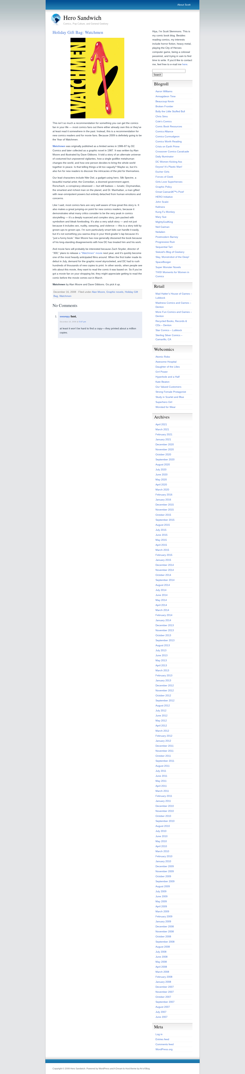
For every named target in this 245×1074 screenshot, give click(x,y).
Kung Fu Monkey (165, 211)
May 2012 (161, 720)
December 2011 (165, 745)
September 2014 (165, 580)
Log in (159, 1034)
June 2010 (162, 836)
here (184, 64)
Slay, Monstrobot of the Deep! (172, 257)
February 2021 (164, 434)
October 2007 (163, 996)
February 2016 (164, 494)
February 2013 (164, 675)
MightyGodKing (164, 221)
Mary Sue (161, 216)
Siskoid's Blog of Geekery (170, 252)
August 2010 (163, 826)
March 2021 (162, 429)
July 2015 (161, 529)
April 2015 (161, 544)
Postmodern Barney (167, 236)
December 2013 (165, 625)
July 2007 (161, 1011)
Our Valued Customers (168, 386)
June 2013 (162, 655)
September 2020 (165, 459)
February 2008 (164, 976)
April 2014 (161, 605)
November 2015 (165, 509)
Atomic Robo (163, 356)
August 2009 (163, 886)
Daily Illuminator (165, 156)
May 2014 (161, 600)
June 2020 (162, 474)
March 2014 (162, 610)
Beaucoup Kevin (165, 101)
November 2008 (165, 931)
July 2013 (161, 650)
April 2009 (161, 906)
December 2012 (165, 685)
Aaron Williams (164, 91)
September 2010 (165, 821)
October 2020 (163, 454)
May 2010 (161, 841)
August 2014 (163, 585)
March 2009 (162, 911)
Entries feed (162, 1039)
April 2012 (161, 725)
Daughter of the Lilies (168, 366)
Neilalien (160, 231)
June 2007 (162, 1016)
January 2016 (163, 499)
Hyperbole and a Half (168, 376)
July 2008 (161, 951)
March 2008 (162, 971)
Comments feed (165, 1044)
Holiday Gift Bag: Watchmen (78, 32)
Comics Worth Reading (169, 141)
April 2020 (161, 484)
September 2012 (165, 700)
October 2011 (163, 755)
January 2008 (163, 981)
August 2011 (163, 765)
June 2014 (162, 595)
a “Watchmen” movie (90, 253)
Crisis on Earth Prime (168, 146)
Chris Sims (162, 116)
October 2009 (163, 876)
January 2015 (163, 559)
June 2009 (162, 896)
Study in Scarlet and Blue (170, 397)
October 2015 (163, 514)
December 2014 (165, 565)
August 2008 (163, 946)
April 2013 (161, 665)
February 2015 (164, 554)
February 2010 (164, 856)
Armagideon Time (166, 96)
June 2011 (161, 775)
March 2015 (162, 549)
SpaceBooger (163, 262)
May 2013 (161, 660)
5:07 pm (82, 322)
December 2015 (165, 504)
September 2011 (165, 760)
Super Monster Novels (168, 267)
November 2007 (165, 991)
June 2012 (162, 715)
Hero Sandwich (82, 17)
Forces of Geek (164, 176)
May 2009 (161, 901)
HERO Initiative (164, 196)
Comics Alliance (164, 131)
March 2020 (162, 489)
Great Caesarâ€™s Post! (170, 191)
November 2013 (165, 630)
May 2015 (161, 539)
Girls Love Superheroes (169, 181)
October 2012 (163, 695)
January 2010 (163, 861)
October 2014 (163, 575)
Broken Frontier (164, 106)
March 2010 (162, 851)
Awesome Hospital (166, 361)
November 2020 (165, 449)
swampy (65, 316)
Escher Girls (162, 171)
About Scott (183, 4)
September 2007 (165, 1001)
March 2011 (162, 790)
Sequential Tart (164, 246)
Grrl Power (162, 371)
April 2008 (161, 966)
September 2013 (165, 640)
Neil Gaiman (162, 226)
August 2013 (163, 645)
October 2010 (163, 816)
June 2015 (162, 534)
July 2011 (161, 770)
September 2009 (165, 881)
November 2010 (165, 811)
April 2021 (161, 424)
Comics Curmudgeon (168, 136)
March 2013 (162, 670)
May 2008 (161, 961)
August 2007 (163, 1006)
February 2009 (164, 916)
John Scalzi (162, 201)
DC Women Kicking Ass (169, 161)
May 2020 (161, 479)
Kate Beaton (162, 381)
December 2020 (165, 444)
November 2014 (165, 570)
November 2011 (165, 750)
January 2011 (163, 801)
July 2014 (161, 590)
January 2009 (163, 921)
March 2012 (162, 730)
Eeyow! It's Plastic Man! (169, 166)
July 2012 (161, 710)
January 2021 (163, 439)
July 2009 (161, 891)
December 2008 (165, 926)
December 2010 (165, 806)
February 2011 (164, 795)
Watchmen (59, 146)
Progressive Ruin (165, 241)
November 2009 (165, 871)
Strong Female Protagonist (171, 391)
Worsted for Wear (166, 407)
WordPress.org (164, 1049)
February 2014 (164, 615)
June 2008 (162, 956)
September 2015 (165, 519)
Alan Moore (98, 291)
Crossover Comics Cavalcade (172, 151)
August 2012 (163, 705)
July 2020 (161, 469)
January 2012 (163, 740)
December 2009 (165, 866)
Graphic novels (114, 291)
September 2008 (165, 941)
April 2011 (161, 785)
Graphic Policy (164, 186)
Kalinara (160, 206)
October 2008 (163, 936)
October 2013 (163, 635)
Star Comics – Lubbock (169, 330)
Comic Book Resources (169, 126)
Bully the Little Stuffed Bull (170, 111)
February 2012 (164, 735)
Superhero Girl (164, 402)
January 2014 (163, 620)
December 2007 (165, 986)
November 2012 (165, 690)
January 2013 (163, 680)
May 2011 (161, 780)
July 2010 (161, 831)
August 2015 (163, 524)
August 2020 (163, 464)
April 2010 (161, 846)
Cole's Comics (164, 121)
